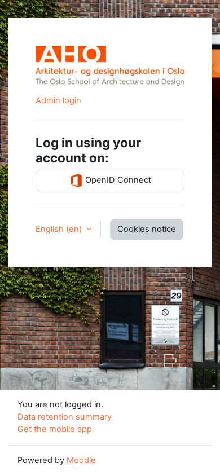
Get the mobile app (54, 429)
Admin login (58, 100)
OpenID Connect (117, 180)
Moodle (81, 460)
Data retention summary (64, 417)
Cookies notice (146, 229)
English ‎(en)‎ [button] (60, 229)
